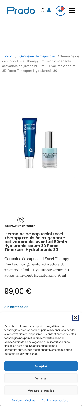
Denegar (41, 378)
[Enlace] (49, 10)
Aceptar (41, 366)
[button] (75, 317)
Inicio (8, 56)
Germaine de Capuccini (37, 56)
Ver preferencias (41, 390)
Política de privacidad (55, 400)
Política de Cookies (23, 400)
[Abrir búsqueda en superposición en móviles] (43, 11)
